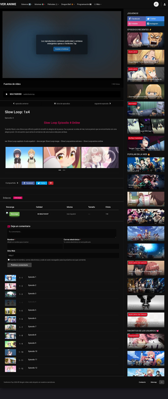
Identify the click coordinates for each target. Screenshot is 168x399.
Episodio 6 (32, 318)
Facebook (136, 19)
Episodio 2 (32, 285)
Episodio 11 (32, 360)
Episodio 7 (32, 327)
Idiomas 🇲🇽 (39, 4)
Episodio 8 (32, 335)
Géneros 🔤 (26, 4)
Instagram (154, 24)
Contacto (142, 382)
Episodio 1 (32, 277)
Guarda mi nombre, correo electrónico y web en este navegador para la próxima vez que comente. (48, 260)
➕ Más (97, 4)
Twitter (153, 19)
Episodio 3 (32, 294)
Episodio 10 (32, 351)
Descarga (18, 198)
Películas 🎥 (53, 4)
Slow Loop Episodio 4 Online (62, 122)
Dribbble (134, 24)
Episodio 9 (32, 343)
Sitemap (154, 382)
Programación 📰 (84, 4)
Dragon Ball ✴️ (67, 4)
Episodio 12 (32, 368)
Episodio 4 (32, 302)
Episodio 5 (32, 310)
